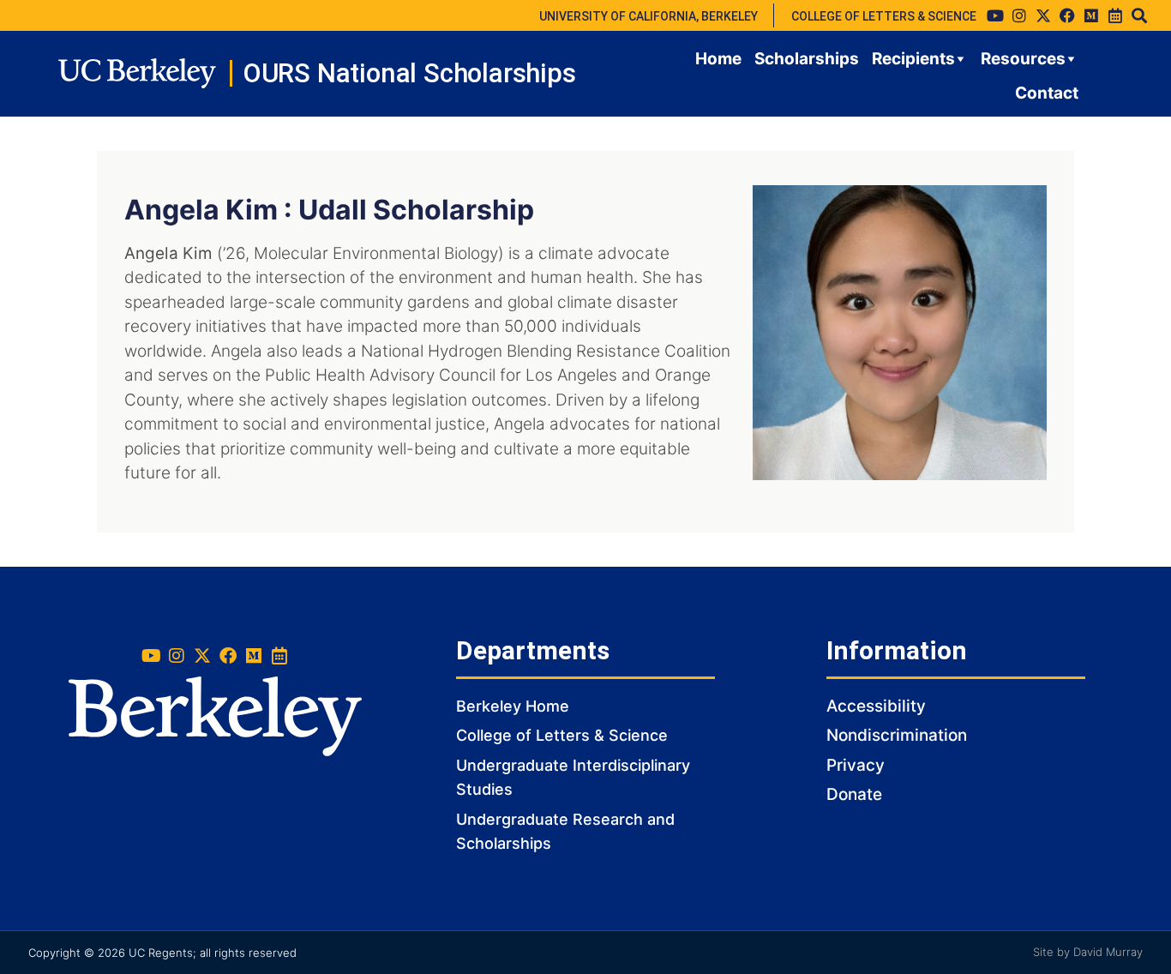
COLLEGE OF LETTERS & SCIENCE (883, 16)
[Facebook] (1067, 15)
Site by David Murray (1088, 952)
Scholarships (806, 59)
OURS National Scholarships (409, 73)
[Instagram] (1019, 15)
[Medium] (1091, 15)
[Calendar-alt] (1115, 15)
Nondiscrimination (896, 735)
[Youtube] (995, 15)
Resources (1023, 59)
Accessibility (876, 706)
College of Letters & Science (562, 735)
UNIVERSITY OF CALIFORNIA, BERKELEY (648, 16)
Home (718, 59)
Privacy (855, 765)
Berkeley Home (512, 706)
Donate (854, 794)
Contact (1046, 93)
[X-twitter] (1043, 15)
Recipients (913, 59)
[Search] (1139, 15)
